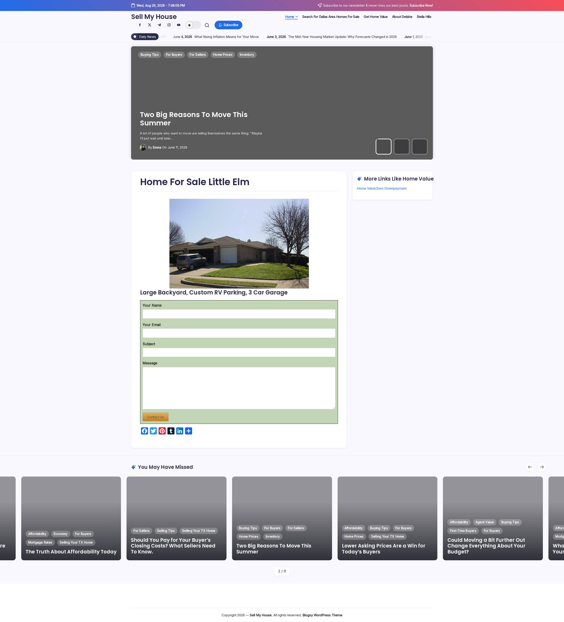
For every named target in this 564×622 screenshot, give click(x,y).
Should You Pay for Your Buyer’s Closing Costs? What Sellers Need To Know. (68, 546)
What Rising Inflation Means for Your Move (487, 548)
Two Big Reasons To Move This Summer (168, 548)
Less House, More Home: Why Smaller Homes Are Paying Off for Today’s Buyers (387, 37)
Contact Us (155, 417)
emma (157, 147)
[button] (193, 25)
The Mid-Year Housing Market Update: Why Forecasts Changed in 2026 (243, 37)
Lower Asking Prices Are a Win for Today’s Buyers (199, 119)
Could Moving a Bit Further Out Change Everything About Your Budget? (381, 546)
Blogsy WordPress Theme (322, 615)
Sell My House (154, 16)
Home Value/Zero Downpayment (381, 188)
